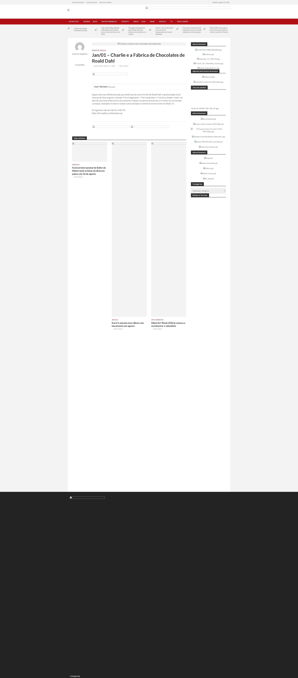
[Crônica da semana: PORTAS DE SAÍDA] (70, 29)
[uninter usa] (110, 78)
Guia (143, 21)
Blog (95, 21)
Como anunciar (91, 2)
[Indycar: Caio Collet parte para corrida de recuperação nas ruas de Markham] (151, 31)
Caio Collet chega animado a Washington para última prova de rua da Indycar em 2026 (110, 31)
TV (171, 21)
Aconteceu (74, 21)
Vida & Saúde (182, 21)
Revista (162, 21)
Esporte (125, 21)
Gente (136, 21)
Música (103, 50)
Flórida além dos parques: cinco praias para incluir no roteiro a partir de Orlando (219, 30)
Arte (153, 320)
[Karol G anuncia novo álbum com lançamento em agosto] (129, 229)
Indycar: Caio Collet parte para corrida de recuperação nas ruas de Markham (164, 31)
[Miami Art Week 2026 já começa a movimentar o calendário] (168, 229)
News (152, 21)
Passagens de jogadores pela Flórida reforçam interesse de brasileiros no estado (137, 31)
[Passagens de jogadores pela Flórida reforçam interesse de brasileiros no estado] (124, 31)
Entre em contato (105, 2)
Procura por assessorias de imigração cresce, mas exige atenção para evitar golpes (192, 30)
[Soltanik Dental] (111, 131)
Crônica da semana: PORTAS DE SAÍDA (80, 29)
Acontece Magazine (79, 54)
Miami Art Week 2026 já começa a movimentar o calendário (168, 324)
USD (206, 108)
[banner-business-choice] (149, 131)
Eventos (95, 50)
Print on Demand (78, 2)
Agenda (86, 21)
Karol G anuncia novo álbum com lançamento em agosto (128, 324)
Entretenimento (109, 21)
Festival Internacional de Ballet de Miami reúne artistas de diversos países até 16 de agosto (89, 170)
